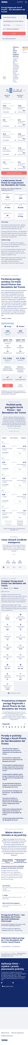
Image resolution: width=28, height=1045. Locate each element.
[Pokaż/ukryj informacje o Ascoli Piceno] (25, 888)
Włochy (13, 953)
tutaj (16, 530)
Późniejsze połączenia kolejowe (20, 522)
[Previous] (3, 562)
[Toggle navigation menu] (26, 2)
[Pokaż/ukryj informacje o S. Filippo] (25, 897)
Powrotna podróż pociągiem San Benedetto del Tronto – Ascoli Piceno (12, 929)
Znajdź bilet (7, 199)
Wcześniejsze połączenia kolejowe (8, 522)
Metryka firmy (5, 1033)
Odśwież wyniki (13, 431)
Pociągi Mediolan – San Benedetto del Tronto (14, 946)
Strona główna (5, 953)
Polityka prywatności (7, 1036)
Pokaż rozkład (7, 217)
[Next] (24, 90)
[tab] (7, 96)
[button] (8, 25)
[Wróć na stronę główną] (4, 2)
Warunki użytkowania (18, 1033)
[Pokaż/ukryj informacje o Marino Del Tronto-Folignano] (25, 905)
